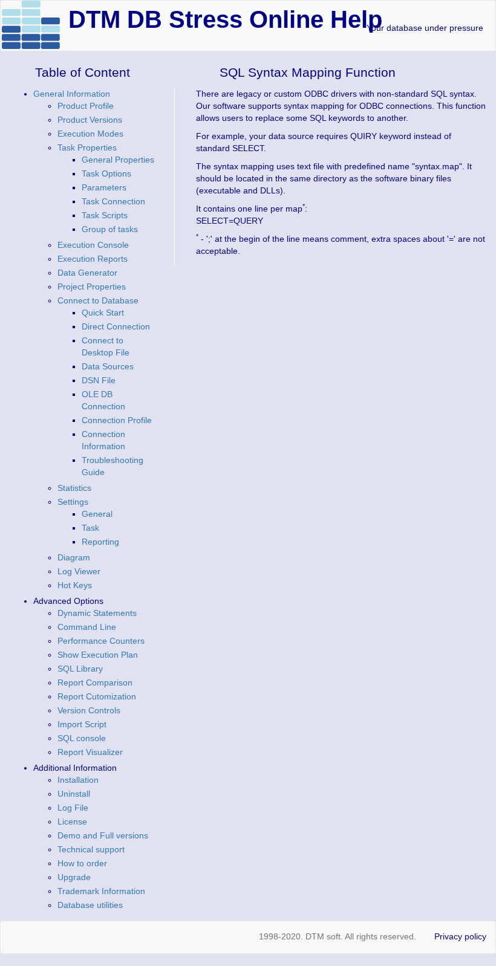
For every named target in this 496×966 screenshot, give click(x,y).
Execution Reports (92, 259)
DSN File (99, 380)
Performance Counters (101, 641)
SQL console (81, 738)
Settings (72, 502)
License (72, 821)
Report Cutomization (96, 696)
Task (90, 528)
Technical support (91, 849)
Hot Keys (74, 585)
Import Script (81, 724)
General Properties (118, 159)
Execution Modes (90, 133)
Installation (78, 780)
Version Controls (88, 710)
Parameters (104, 187)
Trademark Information (101, 891)
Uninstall (73, 794)
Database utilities (90, 905)
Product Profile (85, 106)
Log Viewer (78, 571)
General (97, 514)
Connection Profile (117, 420)
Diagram (73, 557)
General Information (71, 94)
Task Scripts (105, 215)
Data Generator (87, 272)
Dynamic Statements (97, 613)
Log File (72, 807)
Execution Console (93, 245)
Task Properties (87, 147)
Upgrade (74, 877)
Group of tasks (110, 229)
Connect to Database (98, 300)
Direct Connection (116, 326)
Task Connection (113, 201)
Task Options (106, 173)
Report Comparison (94, 682)
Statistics (74, 488)
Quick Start (103, 312)
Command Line (86, 627)
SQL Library (80, 668)
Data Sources (108, 366)
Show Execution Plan (97, 655)
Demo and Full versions (102, 835)
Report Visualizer (90, 752)
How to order (82, 863)
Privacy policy (460, 936)
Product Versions (89, 120)
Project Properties (91, 286)
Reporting (100, 541)
